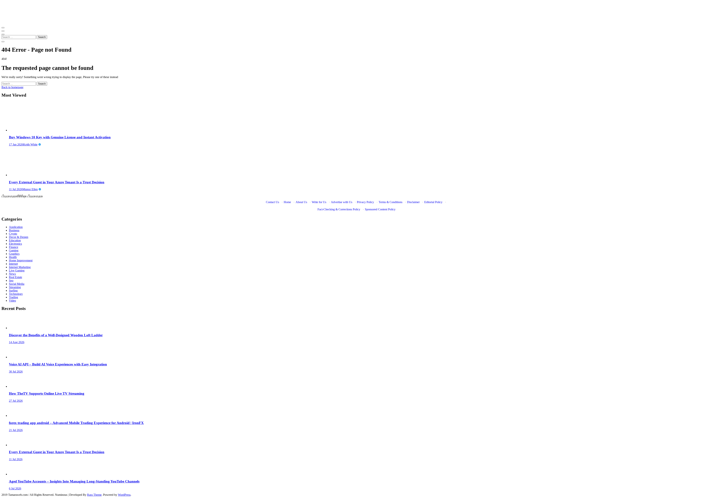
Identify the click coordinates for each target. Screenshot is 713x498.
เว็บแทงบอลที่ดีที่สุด (14, 196)
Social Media (16, 283)
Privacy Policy (365, 202)
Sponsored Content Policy (380, 209)
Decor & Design (18, 237)
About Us (301, 202)
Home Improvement (20, 260)
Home (287, 202)
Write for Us (319, 202)
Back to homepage (12, 87)
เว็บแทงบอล (35, 196)
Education (15, 240)
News (12, 273)
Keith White (30, 144)
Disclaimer (413, 202)
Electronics (15, 243)
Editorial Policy (433, 202)
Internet (13, 263)
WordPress (124, 494)
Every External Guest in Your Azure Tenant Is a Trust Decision (56, 182)
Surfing (13, 290)
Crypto (13, 233)
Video (12, 300)
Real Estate (15, 277)
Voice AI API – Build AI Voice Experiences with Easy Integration (58, 364)
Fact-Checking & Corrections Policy (339, 209)
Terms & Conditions (390, 202)
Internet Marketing (20, 267)
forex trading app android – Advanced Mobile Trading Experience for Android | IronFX (76, 423)
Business (14, 230)
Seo (11, 280)
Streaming (15, 287)
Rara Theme (94, 494)
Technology (16, 293)
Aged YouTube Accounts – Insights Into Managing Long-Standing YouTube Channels (74, 481)
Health (13, 257)
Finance (13, 247)
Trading (13, 297)
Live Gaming (17, 270)
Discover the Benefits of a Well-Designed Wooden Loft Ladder (56, 335)
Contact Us (272, 202)
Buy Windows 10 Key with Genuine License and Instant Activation (60, 137)
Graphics (14, 253)
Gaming (13, 250)
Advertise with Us (341, 202)
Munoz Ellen (30, 189)
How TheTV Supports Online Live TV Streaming (46, 393)
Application (16, 227)
